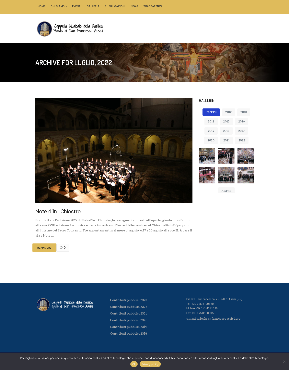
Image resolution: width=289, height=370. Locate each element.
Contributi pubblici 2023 (128, 300)
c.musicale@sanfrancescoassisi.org (213, 318)
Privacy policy (150, 364)
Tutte (211, 112)
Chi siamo (58, 6)
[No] (284, 362)
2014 (211, 121)
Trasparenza (153, 6)
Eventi (76, 6)
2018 (226, 130)
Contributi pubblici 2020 (128, 320)
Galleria (93, 6)
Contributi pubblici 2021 (128, 313)
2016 (241, 121)
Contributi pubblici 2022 (128, 307)
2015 (226, 121)
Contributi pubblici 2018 (128, 333)
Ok (134, 364)
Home (41, 6)
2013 (243, 112)
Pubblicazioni (115, 6)
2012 (228, 112)
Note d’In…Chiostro (58, 211)
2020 (211, 140)
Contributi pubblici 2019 (128, 327)
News (134, 6)
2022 (241, 140)
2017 (211, 130)
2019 (241, 130)
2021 (226, 140)
